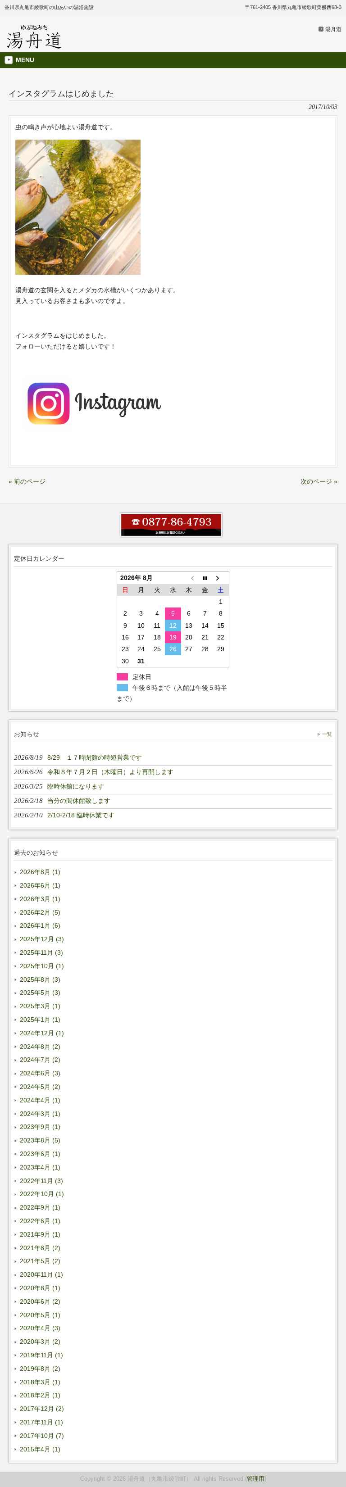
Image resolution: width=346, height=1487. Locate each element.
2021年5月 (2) (40, 1261)
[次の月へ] (221, 578)
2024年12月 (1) (42, 1033)
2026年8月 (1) (40, 871)
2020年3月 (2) (40, 1341)
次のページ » (318, 481)
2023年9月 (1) (40, 1126)
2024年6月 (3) (40, 1073)
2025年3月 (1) (40, 1006)
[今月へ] (205, 578)
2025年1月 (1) (40, 1019)
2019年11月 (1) (41, 1355)
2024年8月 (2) (40, 1046)
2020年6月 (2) (40, 1301)
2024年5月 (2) (40, 1086)
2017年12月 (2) (42, 1408)
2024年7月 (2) (40, 1059)
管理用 (255, 1479)
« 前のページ (27, 481)
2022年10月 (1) (42, 1193)
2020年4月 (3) (40, 1328)
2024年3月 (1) (40, 1113)
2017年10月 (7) (42, 1435)
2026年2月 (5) (40, 912)
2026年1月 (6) (40, 925)
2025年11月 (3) (41, 952)
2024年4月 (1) (40, 1100)
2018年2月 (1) (40, 1395)
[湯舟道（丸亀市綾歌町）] (35, 46)
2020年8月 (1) (40, 1288)
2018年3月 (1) (40, 1382)
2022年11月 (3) (41, 1180)
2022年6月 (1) (40, 1220)
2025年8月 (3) (40, 979)
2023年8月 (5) (40, 1140)
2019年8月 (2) (40, 1368)
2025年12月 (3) (42, 939)
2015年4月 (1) (40, 1449)
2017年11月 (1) (41, 1422)
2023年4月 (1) (40, 1167)
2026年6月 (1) (40, 885)
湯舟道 (333, 29)
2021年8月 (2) (40, 1247)
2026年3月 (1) (40, 898)
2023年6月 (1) (40, 1153)
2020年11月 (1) (41, 1274)
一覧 (327, 734)
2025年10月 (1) (42, 966)
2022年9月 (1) (40, 1207)
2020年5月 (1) (40, 1315)
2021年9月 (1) (40, 1234)
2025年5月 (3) (40, 992)
